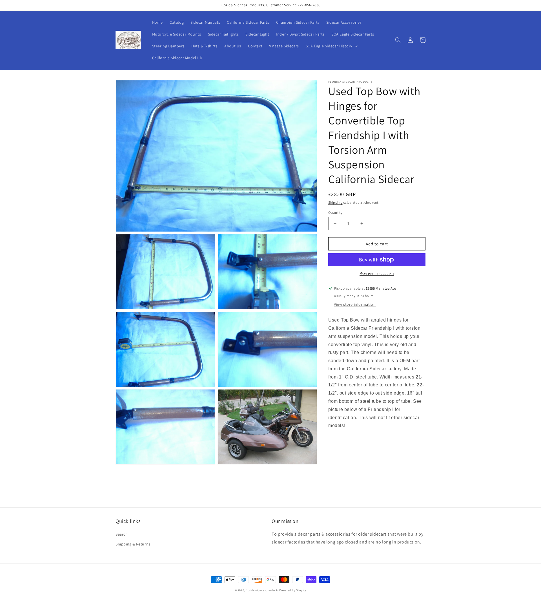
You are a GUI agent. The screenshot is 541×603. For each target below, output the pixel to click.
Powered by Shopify (292, 590)
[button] (331, 46)
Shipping (335, 202)
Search (122, 534)
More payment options (377, 273)
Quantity (335, 212)
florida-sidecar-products (262, 590)
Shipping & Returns (133, 544)
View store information (355, 304)
